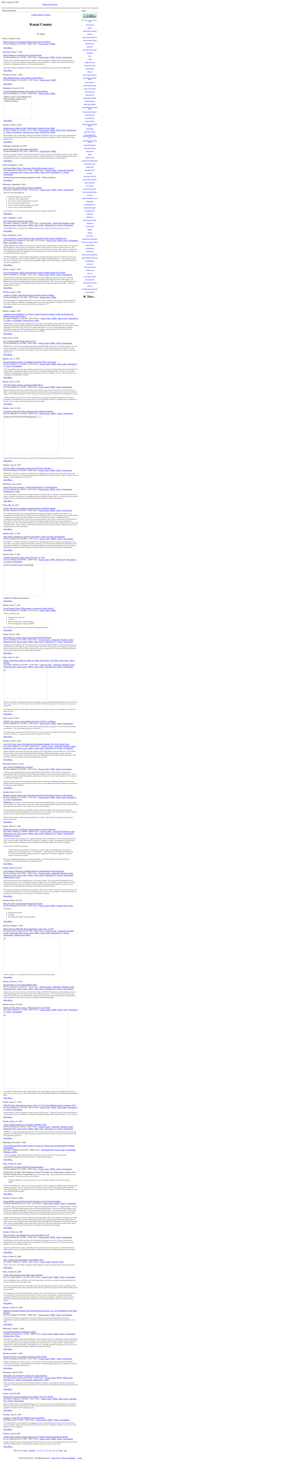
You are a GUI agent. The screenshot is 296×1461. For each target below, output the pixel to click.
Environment (67, 57)
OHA (62, 1262)
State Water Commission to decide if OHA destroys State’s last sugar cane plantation (34, 537)
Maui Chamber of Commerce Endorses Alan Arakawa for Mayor (27, 42)
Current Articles (37, 15)
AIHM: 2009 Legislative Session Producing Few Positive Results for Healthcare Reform (35, 1437)
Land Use (55, 1262)
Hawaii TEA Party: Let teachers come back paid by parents (25, 1357)
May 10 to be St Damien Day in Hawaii (18, 767)
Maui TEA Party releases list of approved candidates (22, 188)
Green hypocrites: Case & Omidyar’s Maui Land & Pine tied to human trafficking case (35, 238)
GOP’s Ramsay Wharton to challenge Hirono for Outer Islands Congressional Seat (33, 871)
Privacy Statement (68, 1458)
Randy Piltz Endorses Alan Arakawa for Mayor (20, 149)
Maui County (61, 130)
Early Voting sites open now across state (18, 221)
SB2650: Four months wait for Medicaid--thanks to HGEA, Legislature (29, 721)
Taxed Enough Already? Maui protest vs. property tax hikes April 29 (28, 608)
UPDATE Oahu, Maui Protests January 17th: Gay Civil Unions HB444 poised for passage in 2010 (39, 1105)
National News (28, 132)
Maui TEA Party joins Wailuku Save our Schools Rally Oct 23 (26, 1235)
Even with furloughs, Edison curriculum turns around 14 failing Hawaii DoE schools (34, 273)
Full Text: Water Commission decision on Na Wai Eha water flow (27, 468)
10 (50, 1450)
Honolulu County (68, 223)
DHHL (52, 44)
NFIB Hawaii (90, 223)
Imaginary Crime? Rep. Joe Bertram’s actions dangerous (24, 1418)
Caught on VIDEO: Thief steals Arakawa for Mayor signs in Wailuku (28, 295)
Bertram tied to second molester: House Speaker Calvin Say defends (28, 1397)
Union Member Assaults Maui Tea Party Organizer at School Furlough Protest (31, 1201)
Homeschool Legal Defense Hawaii (90, 160)
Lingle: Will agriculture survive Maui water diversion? (23, 1275)
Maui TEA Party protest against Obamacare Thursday (23, 904)
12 (57, 1450)
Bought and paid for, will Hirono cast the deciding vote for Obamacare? (29, 829)
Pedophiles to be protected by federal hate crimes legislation (25, 1376)
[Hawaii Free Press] (50, 4)
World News (44, 132)
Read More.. (8, 48)
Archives (47, 15)
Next (60, 1450)
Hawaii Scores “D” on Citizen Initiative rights (20, 985)
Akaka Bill (62, 170)
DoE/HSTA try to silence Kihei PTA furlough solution (23, 1167)
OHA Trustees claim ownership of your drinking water (23, 1260)
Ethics (37, 132)
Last (65, 1450)
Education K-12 (57, 172)
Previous (32, 1450)
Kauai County (44, 44)
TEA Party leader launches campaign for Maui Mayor (23, 385)
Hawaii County (51, 170)
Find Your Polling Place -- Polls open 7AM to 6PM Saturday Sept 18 (28, 168)
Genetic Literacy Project (89, 65)
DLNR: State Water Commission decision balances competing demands (29, 508)
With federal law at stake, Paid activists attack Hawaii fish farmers (27, 638)
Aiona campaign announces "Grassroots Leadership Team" (25, 1125)
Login (80, 1458)
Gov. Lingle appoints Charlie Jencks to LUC (19, 341)
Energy (59, 57)
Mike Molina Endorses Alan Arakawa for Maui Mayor (23, 78)
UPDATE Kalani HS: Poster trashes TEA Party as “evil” (24, 558)
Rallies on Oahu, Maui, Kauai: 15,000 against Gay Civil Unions (26, 1008)
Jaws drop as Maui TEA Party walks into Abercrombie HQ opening (28, 411)
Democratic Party (16, 172)
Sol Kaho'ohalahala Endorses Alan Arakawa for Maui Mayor (25, 91)
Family (52, 132)
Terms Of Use (56, 1458)
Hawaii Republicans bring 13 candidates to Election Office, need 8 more (29, 362)
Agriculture (13, 243)
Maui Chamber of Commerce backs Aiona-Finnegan (22, 55)
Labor (20, 243)
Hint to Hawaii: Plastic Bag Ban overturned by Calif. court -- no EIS (28, 929)
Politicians (7, 1152)
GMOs (14, 1152)
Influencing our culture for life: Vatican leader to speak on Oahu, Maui (29, 128)
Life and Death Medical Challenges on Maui (19, 1332)
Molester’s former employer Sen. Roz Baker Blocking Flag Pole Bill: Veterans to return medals (38, 795)
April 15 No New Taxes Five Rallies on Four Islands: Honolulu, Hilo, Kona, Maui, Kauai (36, 744)
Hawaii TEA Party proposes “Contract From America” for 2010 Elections (30, 487)
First (25, 1450)
